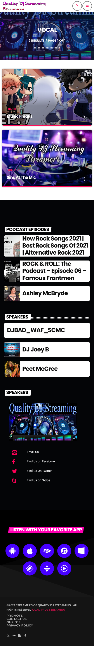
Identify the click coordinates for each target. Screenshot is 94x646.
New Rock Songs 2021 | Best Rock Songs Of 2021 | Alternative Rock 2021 (55, 246)
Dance (12, 109)
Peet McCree (39, 369)
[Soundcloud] (14, 636)
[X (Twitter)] (8, 636)
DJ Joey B (35, 350)
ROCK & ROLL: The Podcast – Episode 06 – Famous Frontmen (54, 271)
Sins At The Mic (21, 177)
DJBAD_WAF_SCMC (36, 330)
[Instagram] (19, 636)
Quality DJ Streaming (48, 610)
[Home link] (24, 6)
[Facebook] (25, 636)
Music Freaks (20, 116)
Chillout (14, 170)
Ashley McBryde (45, 293)
